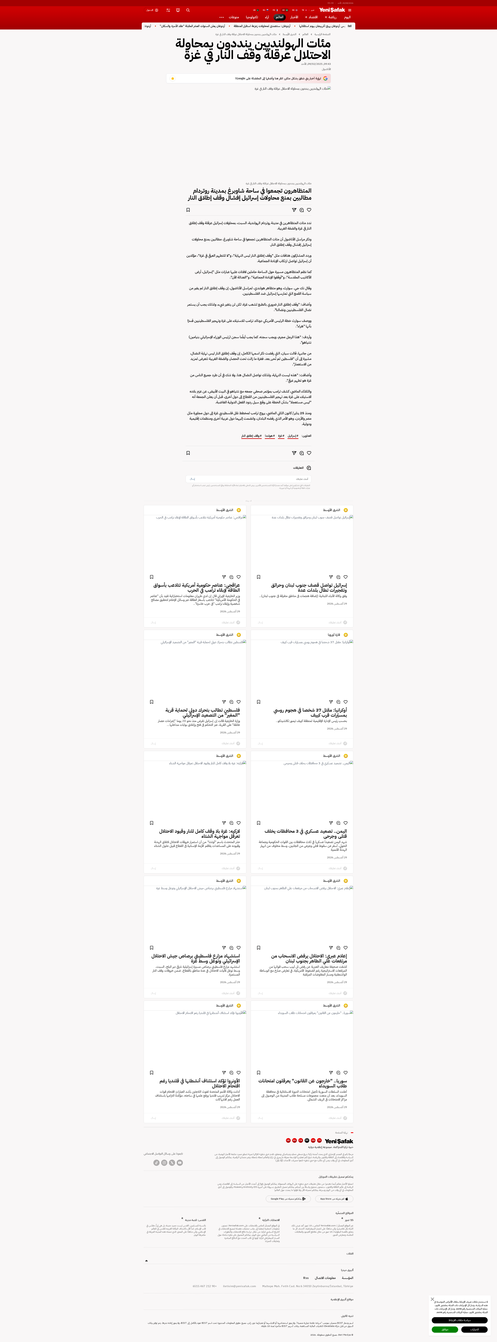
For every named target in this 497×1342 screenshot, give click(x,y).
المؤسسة (347, 1278)
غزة (280, 436)
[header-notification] (178, 10)
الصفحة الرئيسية (322, 34)
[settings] (168, 10)
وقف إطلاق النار (250, 436)
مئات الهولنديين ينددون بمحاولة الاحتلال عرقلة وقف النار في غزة (245, 34)
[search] (188, 10)
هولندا (269, 436)
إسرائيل (292, 436)
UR (288, 1140)
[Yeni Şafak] (332, 10)
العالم (305, 34)
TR (319, 1140)
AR (307, 1140)
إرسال (192, 479)
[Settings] (221, 17)
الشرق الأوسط (289, 34)
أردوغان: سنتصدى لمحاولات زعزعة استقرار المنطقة (282, 26)
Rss (305, 1278)
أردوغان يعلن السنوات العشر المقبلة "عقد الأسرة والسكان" (212, 26)
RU (294, 1140)
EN (313, 1140)
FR (300, 1140)
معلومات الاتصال (325, 1278)
